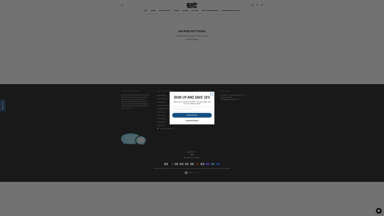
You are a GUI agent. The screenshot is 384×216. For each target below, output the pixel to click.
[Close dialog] (212, 94)
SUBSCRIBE (192, 115)
